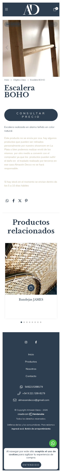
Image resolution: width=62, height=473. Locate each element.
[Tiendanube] (31, 414)
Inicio (6, 79)
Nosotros (31, 368)
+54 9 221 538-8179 (33, 393)
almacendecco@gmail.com (33, 400)
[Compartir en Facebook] (13, 200)
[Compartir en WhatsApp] (7, 200)
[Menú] (7, 9)
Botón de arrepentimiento (38, 428)
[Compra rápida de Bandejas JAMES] (31, 287)
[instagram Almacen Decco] (26, 342)
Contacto (31, 376)
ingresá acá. (18, 428)
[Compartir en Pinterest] (26, 200)
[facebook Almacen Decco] (36, 342)
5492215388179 (34, 386)
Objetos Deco (19, 79)
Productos (31, 361)
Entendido (31, 465)
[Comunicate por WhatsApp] (53, 443)
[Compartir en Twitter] (20, 200)
